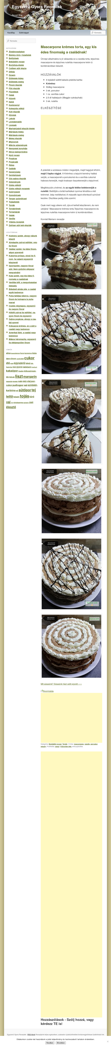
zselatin (26, 403)
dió (8, 363)
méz (24, 381)
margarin (30, 376)
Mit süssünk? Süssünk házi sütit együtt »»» (61, 683)
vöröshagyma (18, 402)
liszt (19, 376)
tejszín (43, 746)
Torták (64, 744)
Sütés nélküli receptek (19, 188)
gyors (19, 366)
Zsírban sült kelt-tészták (20, 225)
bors (22, 353)
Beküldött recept (55, 744)
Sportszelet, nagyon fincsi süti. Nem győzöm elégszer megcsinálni (21, 269)
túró (32, 396)
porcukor (94, 744)
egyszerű (19, 363)
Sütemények (14, 181)
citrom (13, 358)
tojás (24, 396)
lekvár (12, 377)
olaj (29, 381)
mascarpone (79, 744)
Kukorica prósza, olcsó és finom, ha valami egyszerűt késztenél (22, 259)
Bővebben (61, 1043)
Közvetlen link (66, 746)
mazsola (9, 381)
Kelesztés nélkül (16, 108)
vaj (8, 402)
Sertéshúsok (15, 175)
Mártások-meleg (16, 135)
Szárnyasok (14, 191)
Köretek (12, 115)
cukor (29, 357)
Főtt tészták (14, 88)
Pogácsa (13, 158)
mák (20, 381)
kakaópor (12, 371)
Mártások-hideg (16, 131)
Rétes (11, 165)
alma (8, 353)
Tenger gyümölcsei (18, 198)
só (17, 390)
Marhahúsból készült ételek (22, 128)
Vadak (11, 215)
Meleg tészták (15, 138)
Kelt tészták (14, 111)
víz (12, 403)
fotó (14, 367)
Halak (11, 95)
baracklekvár (15, 353)
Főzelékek (13, 91)
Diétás (12, 71)
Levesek (13, 125)
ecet (11, 363)
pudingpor (18, 385)
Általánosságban (17, 51)
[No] (107, 1041)
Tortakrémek (15, 208)
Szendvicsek (15, 195)
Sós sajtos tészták (17, 178)
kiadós (21, 371)
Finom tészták (15, 85)
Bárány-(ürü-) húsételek (20, 55)
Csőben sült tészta (17, 68)
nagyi (57, 746)
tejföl (9, 396)
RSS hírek (31, 1034)
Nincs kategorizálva (18, 151)
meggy (15, 381)
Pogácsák (13, 161)
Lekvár (12, 118)
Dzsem (12, 75)
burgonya (28, 353)
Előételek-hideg (16, 78)
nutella (87, 744)
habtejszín (27, 367)
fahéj (28, 363)
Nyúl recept (14, 155)
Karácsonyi (14, 105)
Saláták (12, 168)
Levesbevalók (15, 121)
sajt (25, 385)
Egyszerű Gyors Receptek (37, 6)
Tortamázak (14, 211)
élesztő (11, 407)
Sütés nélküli (15, 185)
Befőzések (14, 58)
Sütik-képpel (24, 32)
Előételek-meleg (16, 81)
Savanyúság (14, 171)
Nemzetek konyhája (18, 148)
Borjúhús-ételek (16, 65)
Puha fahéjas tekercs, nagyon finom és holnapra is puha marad (23, 299)
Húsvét (12, 98)
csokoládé (20, 358)
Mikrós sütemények (18, 145)
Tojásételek (14, 201)
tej (34, 389)
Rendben (49, 1043)
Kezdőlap (11, 32)
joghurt (34, 367)
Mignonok (13, 141)
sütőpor (25, 389)
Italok (11, 101)
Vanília (12, 218)
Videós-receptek (16, 221)
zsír (31, 402)
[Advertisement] (71, 140)
